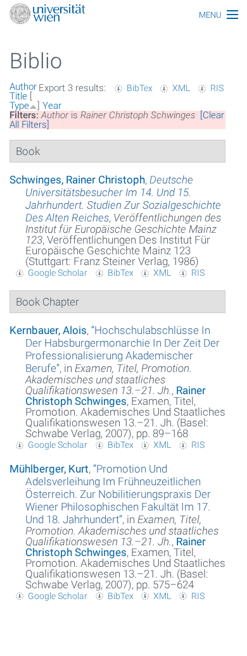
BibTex (140, 88)
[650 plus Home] (123, 15)
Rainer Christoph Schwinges (115, 395)
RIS (217, 88)
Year (51, 105)
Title (18, 96)
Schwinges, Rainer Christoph (77, 179)
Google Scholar (57, 273)
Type (19, 105)
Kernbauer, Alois (48, 330)
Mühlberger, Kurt (49, 468)
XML (181, 88)
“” (122, 349)
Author (23, 86)
